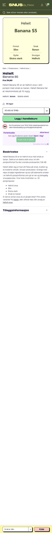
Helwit (8, 73)
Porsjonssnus (13, 68)
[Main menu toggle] (4, 5)
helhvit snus (8, 202)
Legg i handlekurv (26, 118)
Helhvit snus (24, 68)
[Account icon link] (42, 5)
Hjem (4, 68)
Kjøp (41, 529)
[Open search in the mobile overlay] (26, 12)
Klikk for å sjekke (26, 139)
